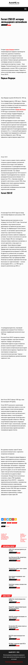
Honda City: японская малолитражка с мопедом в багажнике (18, 617)
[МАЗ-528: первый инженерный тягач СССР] (4, 638)
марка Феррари (10, 49)
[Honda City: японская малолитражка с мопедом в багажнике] (4, 619)
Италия (9, 522)
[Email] (10, 519)
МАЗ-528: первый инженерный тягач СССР (17, 636)
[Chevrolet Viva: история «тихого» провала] (4, 571)
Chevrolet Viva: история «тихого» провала (18, 568)
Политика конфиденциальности (14, 662)
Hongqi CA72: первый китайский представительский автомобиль (18, 607)
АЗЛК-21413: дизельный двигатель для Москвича (17, 550)
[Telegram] (7, 519)
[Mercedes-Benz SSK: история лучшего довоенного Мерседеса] (4, 629)
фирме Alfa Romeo (21, 109)
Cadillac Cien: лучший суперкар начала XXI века (17, 599)
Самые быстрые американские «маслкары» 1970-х (17, 577)
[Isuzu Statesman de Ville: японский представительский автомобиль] (4, 561)
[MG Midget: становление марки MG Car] (4, 645)
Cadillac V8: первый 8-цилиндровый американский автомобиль (5, 537)
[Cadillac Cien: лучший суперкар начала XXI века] (4, 601)
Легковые (14, 522)
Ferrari (7, 526)
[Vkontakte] (2, 519)
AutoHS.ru (14, 2)
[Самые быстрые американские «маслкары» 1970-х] (4, 579)
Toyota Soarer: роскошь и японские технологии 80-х (18, 585)
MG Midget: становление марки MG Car (17, 643)
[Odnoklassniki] (5, 519)
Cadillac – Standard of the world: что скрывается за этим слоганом (23, 538)
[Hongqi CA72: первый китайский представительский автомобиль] (4, 610)
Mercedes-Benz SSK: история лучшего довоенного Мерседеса (18, 626)
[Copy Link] (15, 519)
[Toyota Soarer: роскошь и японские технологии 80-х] (4, 587)
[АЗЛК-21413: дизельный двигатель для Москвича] (4, 552)
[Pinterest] (13, 519)
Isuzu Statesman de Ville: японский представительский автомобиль (17, 557)
